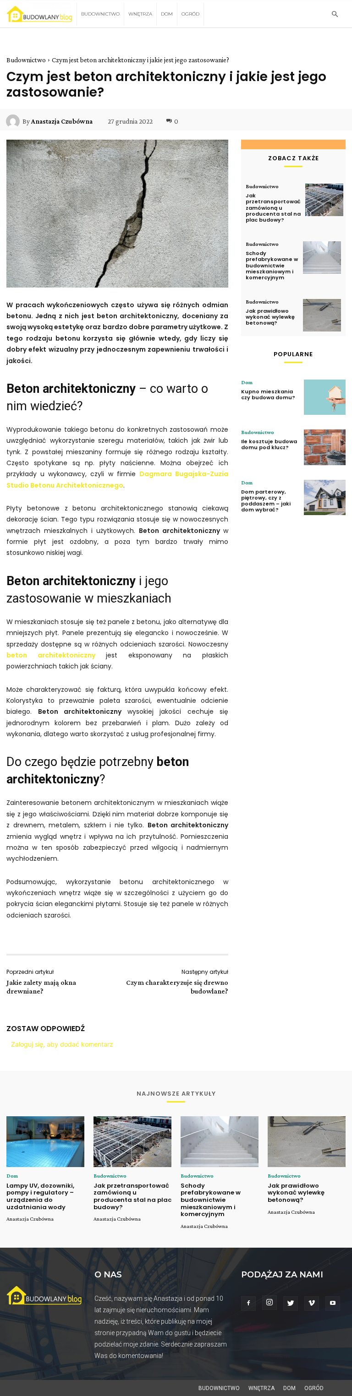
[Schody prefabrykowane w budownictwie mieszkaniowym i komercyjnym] (322, 257)
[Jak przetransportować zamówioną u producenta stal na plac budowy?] (324, 200)
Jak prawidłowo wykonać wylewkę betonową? (270, 316)
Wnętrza (140, 14)
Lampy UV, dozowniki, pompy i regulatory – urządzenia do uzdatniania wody (40, 1196)
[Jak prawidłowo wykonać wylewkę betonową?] (322, 315)
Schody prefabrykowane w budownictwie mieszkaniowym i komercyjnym (272, 265)
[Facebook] (248, 1303)
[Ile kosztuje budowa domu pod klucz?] (325, 447)
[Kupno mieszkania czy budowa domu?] (325, 397)
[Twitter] (290, 1303)
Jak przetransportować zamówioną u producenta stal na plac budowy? (273, 207)
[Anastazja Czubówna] (14, 121)
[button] (335, 14)
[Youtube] (332, 1303)
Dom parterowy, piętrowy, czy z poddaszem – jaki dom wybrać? (266, 501)
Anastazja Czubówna (62, 121)
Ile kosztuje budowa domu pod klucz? (269, 444)
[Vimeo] (311, 1303)
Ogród (190, 14)
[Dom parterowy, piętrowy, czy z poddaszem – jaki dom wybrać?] (325, 498)
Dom (167, 14)
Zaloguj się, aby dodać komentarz (62, 1044)
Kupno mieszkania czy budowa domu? (268, 394)
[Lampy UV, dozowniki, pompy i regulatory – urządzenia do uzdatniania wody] (45, 1141)
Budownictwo (100, 14)
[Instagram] (269, 1302)
